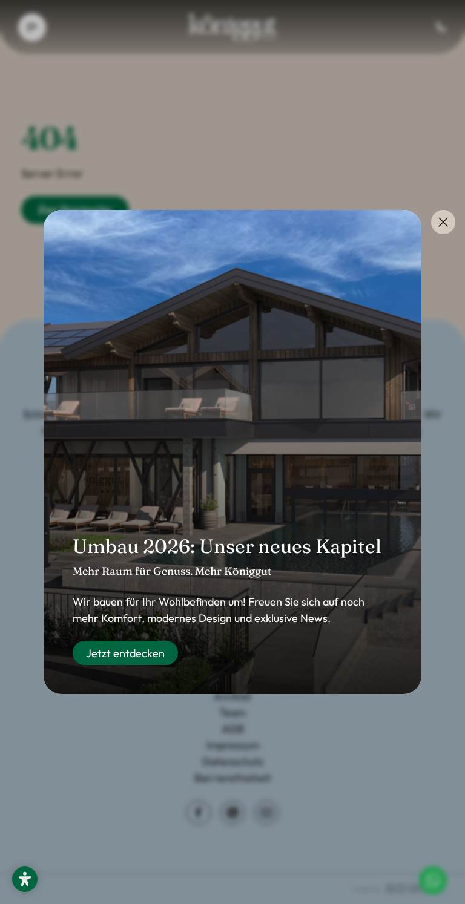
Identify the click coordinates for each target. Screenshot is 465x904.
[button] (25, 879)
